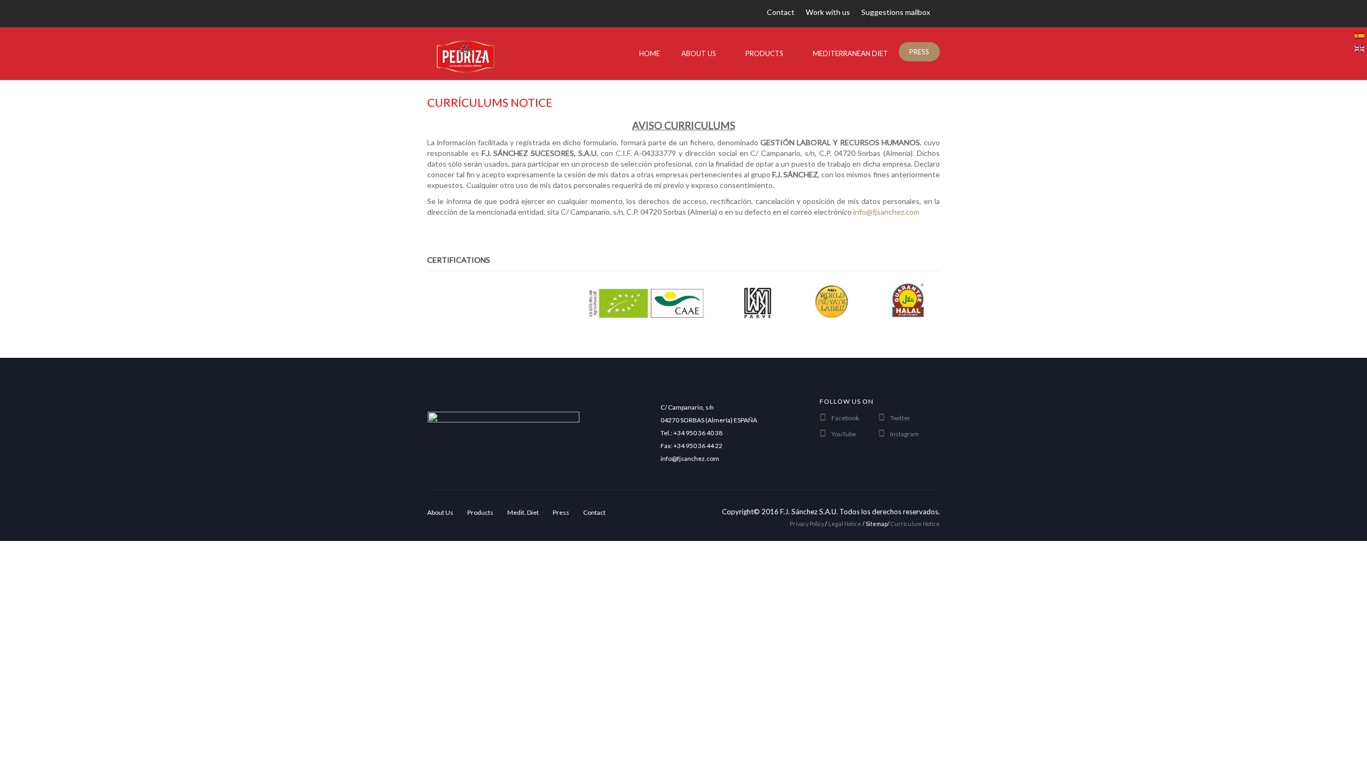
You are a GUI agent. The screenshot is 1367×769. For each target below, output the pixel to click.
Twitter (900, 418)
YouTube (843, 434)
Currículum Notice (915, 523)
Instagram (904, 434)
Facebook (845, 418)
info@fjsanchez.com (886, 211)
